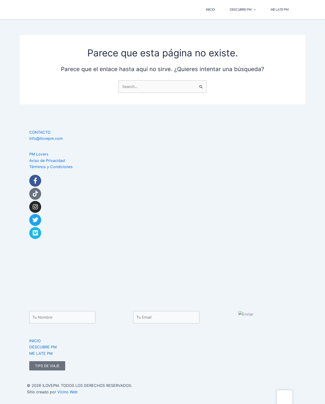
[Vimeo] (35, 233)
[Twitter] (35, 220)
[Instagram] (35, 207)
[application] (253, 9)
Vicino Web (67, 391)
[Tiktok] (35, 194)
